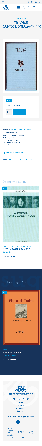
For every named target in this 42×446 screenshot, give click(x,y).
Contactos (21, 411)
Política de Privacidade (21, 432)
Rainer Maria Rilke (9, 355)
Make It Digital (26, 437)
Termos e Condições (32, 432)
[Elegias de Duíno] (21, 291)
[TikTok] (39, 2)
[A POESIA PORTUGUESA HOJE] (21, 187)
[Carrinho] (28, 7)
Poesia (29, 129)
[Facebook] (28, 2)
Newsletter (21, 408)
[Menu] (18, 7)
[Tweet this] (20, 159)
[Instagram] (32, 2)
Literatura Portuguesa (18, 129)
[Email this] (10, 159)
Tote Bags (21, 405)
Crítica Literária (8, 246)
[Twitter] (36, 2)
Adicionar (19, 112)
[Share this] (15, 159)
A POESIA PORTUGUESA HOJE (16, 249)
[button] (23, 7)
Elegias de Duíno (12, 352)
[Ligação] (6, 7)
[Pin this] (31, 159)
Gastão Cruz (21, 18)
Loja (21, 402)
